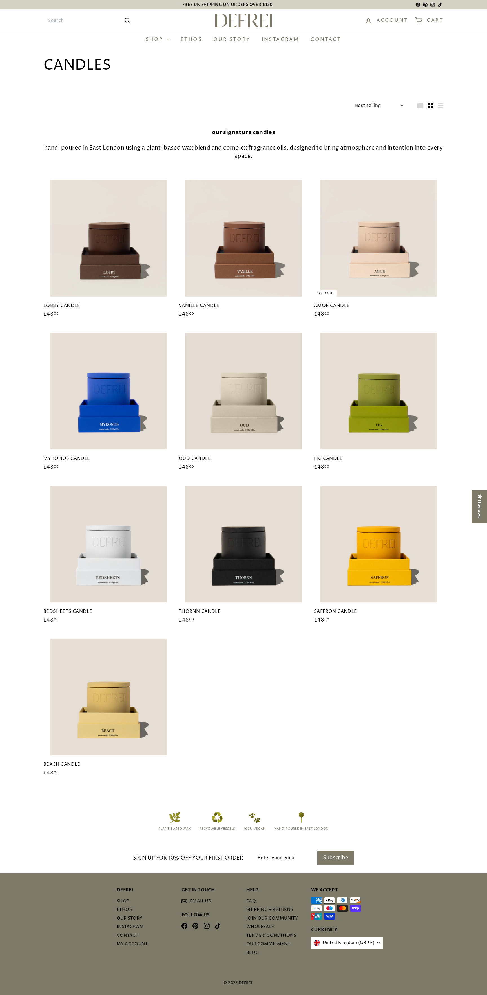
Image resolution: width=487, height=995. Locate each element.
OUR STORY (232, 39)
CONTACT (326, 39)
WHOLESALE (260, 927)
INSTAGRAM (281, 39)
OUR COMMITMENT (268, 944)
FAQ (251, 901)
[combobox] (88, 20)
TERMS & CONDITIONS (271, 935)
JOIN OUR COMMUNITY (272, 918)
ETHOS (191, 39)
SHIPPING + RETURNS (269, 909)
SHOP (155, 39)
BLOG (252, 953)
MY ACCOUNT (132, 944)
